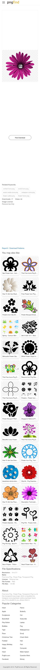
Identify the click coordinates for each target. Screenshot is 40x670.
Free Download (20, 138)
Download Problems (16, 248)
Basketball (5, 619)
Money (22, 659)
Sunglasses (6, 615)
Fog (21, 626)
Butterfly (23, 611)
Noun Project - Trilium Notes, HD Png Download (17, 564)
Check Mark (24, 637)
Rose (4, 633)
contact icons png (9, 189)
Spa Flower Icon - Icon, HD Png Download (16, 273)
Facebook (5, 659)
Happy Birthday (7, 644)
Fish (21, 644)
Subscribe (23, 619)
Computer (23, 648)
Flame (22, 608)
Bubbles (4, 626)
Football (4, 641)
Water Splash (24, 652)
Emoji (22, 633)
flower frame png (23, 196)
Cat (21, 615)
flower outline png (9, 196)
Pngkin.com (6, 655)
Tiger (3, 630)
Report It (5, 248)
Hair (21, 641)
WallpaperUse (24, 630)
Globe (4, 648)
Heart (4, 608)
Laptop (22, 622)
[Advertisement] (20, 30)
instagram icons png (28, 192)
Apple (4, 611)
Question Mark (25, 655)
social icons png (23, 189)
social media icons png (10, 192)
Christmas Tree (7, 637)
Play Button (6, 622)
